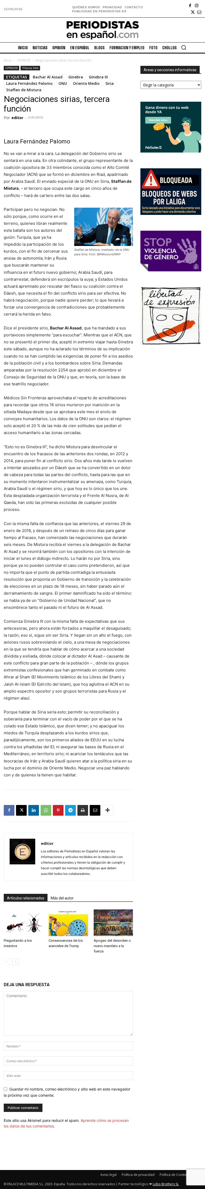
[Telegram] (70, 810)
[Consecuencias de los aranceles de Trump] (68, 922)
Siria (109, 83)
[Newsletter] (199, 12)
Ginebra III (98, 76)
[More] (107, 810)
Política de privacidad (138, 1174)
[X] (193, 12)
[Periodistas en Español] (102, 30)
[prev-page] (7, 962)
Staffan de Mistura (23, 89)
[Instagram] (197, 5)
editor (17, 117)
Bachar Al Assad (47, 76)
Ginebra (75, 76)
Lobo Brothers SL (166, 1184)
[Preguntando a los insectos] (23, 922)
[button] (183, 47)
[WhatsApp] (46, 810)
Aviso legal (108, 1174)
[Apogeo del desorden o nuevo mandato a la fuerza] (113, 922)
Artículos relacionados (25, 898)
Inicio (8, 60)
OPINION (23, 60)
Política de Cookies (174, 1174)
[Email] (95, 810)
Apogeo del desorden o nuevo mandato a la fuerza (112, 946)
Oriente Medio (86, 83)
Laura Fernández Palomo (29, 83)
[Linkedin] (33, 810)
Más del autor (62, 898)
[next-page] (15, 962)
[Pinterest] (58, 810)
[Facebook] (190, 5)
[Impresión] (82, 810)
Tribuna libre (30, 68)
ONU (62, 83)
